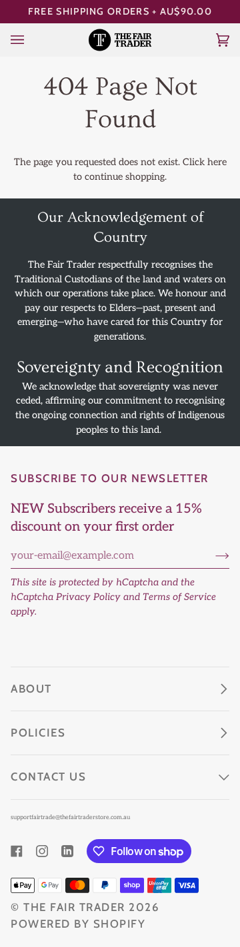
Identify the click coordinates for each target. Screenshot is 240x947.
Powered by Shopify (78, 923)
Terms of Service (179, 597)
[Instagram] (42, 851)
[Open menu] (31, 39)
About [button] (31, 688)
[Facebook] (17, 851)
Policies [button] (38, 732)
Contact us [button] (48, 776)
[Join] (211, 556)
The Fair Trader (74, 907)
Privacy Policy (88, 597)
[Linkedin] (67, 851)
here (217, 162)
